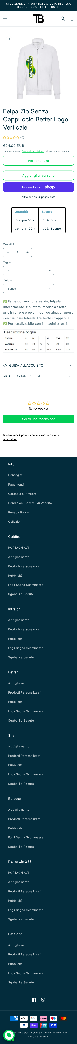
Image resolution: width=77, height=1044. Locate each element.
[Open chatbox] (9, 1035)
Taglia (7, 262)
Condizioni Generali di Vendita (30, 503)
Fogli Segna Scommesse (26, 584)
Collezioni (15, 521)
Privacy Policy (18, 512)
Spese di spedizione (33, 151)
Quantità (8, 244)
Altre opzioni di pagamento (38, 197)
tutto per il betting (28, 1032)
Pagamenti (16, 484)
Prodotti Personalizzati (24, 566)
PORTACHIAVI (18, 547)
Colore (7, 280)
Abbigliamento (18, 557)
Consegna (15, 475)
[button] (5, 18)
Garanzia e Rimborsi (22, 493)
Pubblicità (15, 575)
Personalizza (38, 161)
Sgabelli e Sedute (21, 594)
